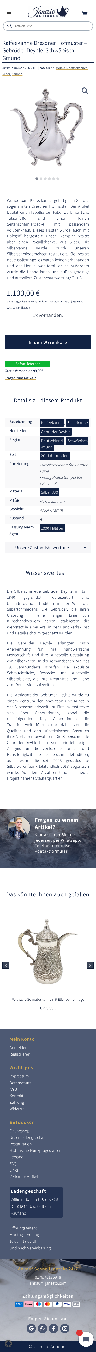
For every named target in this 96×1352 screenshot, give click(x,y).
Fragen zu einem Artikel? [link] (56, 823)
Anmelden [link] (18, 1047)
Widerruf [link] (17, 1108)
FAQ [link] (13, 1163)
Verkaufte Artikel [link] (24, 1176)
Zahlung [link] (17, 1102)
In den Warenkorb (48, 342)
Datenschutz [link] (20, 1082)
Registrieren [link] (20, 1054)
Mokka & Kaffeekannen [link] (72, 68)
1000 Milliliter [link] (52, 528)
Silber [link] (6, 74)
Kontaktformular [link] (51, 851)
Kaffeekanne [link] (52, 422)
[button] (9, 13)
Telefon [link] (42, 845)
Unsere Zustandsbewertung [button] (42, 548)
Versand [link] (17, 1156)
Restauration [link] (21, 1143)
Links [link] (14, 1170)
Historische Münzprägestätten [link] (36, 1150)
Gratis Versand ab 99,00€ (24, 370)
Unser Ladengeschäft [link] (28, 1137)
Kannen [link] (17, 74)
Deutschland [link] (52, 440)
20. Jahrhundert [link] (55, 455)
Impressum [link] (19, 1076)
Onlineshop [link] (20, 1130)
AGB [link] (13, 1089)
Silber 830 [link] (49, 492)
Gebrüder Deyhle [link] (55, 431)
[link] (48, 16)
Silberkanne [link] (77, 422)
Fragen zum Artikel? (20, 377)
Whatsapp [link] (70, 840)
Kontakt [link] (16, 1095)
